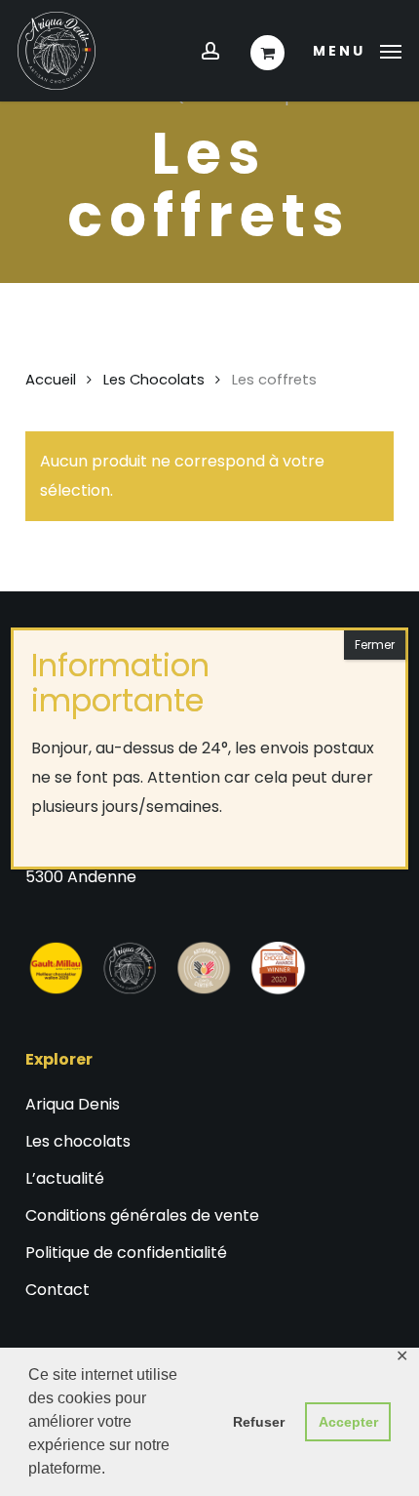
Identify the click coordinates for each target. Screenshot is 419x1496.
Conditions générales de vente (142, 1215)
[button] (357, 49)
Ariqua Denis (72, 1104)
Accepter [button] (348, 1422)
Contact (57, 1289)
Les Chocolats (154, 379)
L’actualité (64, 1178)
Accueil (50, 379)
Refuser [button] (259, 1422)
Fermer (375, 644)
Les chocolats (78, 1141)
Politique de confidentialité (126, 1252)
